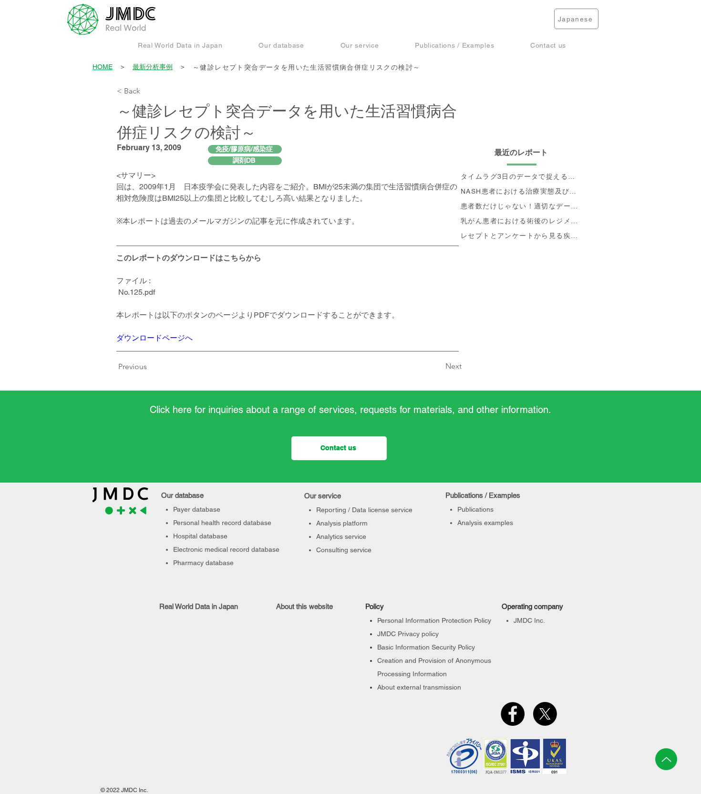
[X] (545, 714)
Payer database (196, 509)
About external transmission (419, 687)
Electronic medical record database (226, 549)
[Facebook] (513, 714)
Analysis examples (485, 522)
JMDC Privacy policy (408, 634)
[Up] (666, 759)
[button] (180, 45)
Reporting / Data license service (364, 510)
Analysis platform (342, 523)
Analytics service (341, 536)
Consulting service (343, 550)
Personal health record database (222, 522)
